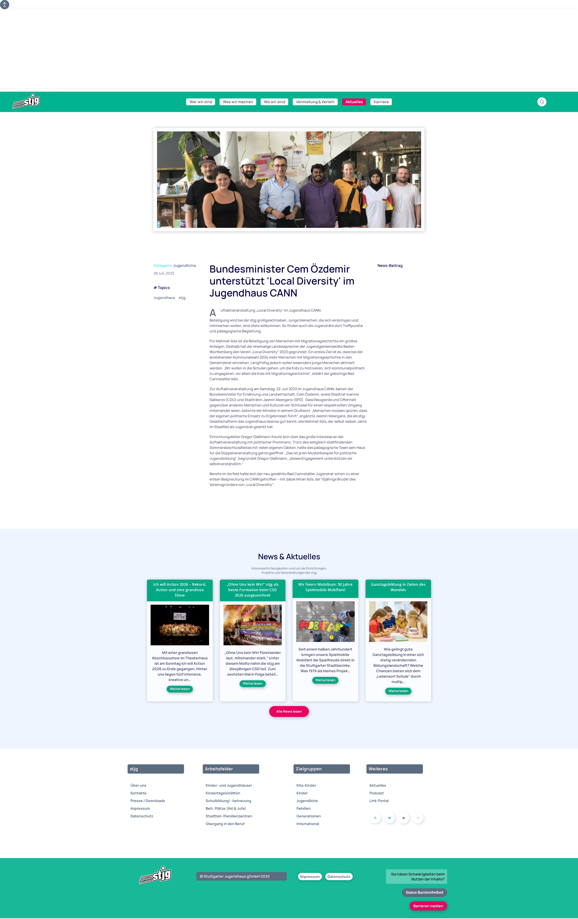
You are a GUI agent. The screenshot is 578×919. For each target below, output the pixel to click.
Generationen (308, 816)
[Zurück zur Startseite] (36, 101)
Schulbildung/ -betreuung (228, 800)
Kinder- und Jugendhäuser (229, 785)
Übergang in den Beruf (225, 823)
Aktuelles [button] (354, 101)
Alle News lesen (289, 711)
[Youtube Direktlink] (389, 817)
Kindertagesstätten (223, 793)
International (307, 823)
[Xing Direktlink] (418, 817)
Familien (303, 808)
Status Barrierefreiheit (424, 892)
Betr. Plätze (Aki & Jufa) (226, 808)
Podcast (376, 793)
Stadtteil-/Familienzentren (229, 816)
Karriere (381, 101)
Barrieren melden (428, 905)
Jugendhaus (164, 297)
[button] (541, 101)
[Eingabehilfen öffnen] (4, 4)
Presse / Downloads (148, 800)
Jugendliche (184, 265)
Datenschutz (142, 816)
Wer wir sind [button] (200, 101)
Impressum (140, 808)
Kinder (302, 793)
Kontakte (139, 793)
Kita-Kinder (306, 785)
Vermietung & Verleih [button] (315, 101)
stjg (182, 297)
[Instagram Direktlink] (375, 817)
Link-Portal (379, 800)
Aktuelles (377, 785)
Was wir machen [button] (238, 101)
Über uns (138, 785)
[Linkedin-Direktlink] (403, 817)
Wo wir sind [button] (274, 101)
